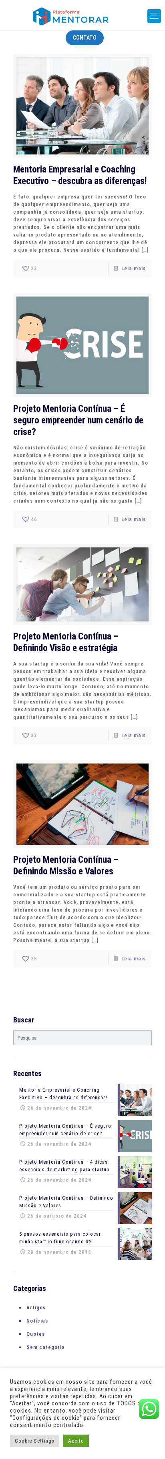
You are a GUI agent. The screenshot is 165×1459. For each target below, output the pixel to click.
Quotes (35, 1334)
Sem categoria (45, 1347)
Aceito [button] (76, 1441)
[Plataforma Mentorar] (82, 16)
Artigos (36, 1308)
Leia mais (133, 268)
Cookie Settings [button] (34, 1441)
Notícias (37, 1321)
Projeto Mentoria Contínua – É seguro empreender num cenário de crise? (78, 420)
